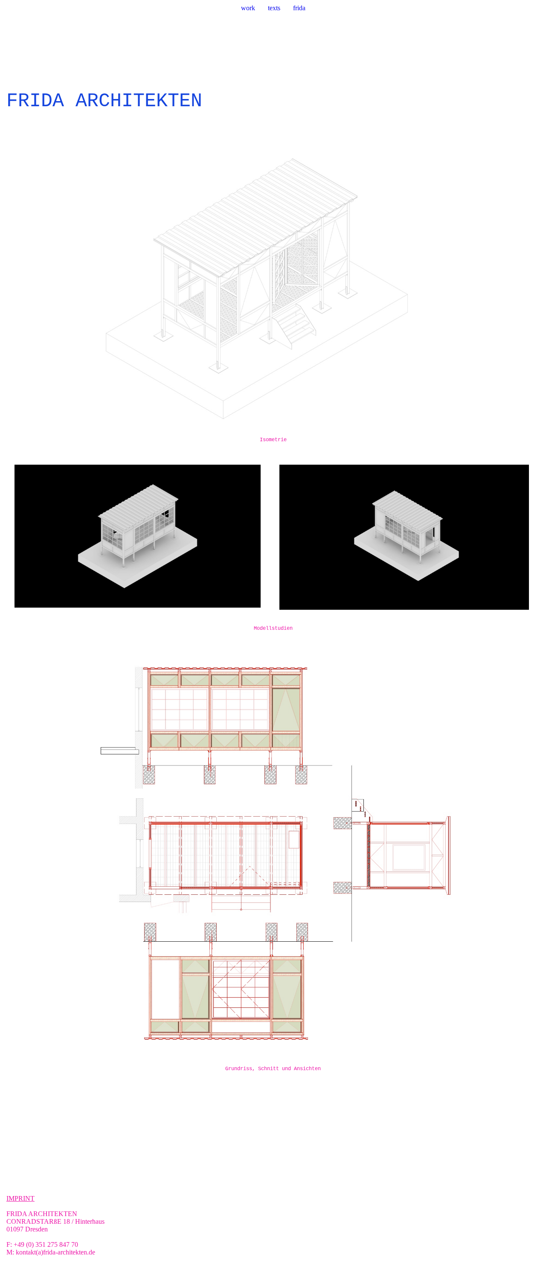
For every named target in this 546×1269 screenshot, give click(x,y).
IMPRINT (20, 1198)
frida (299, 8)
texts (274, 8)
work (248, 8)
